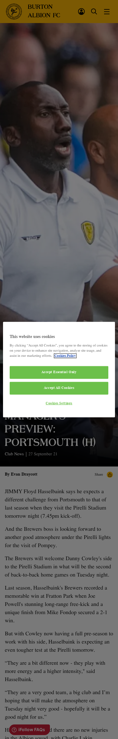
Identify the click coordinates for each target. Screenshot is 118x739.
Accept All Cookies (59, 388)
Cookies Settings (59, 403)
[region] (59, 369)
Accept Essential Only (59, 372)
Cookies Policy (65, 355)
